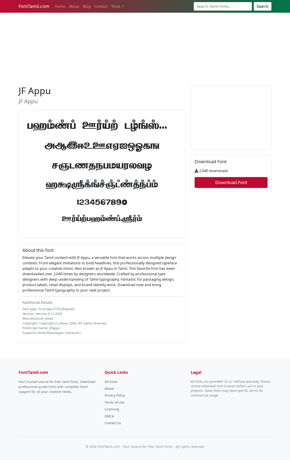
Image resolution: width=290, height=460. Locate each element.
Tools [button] (116, 6)
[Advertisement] (145, 48)
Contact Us (113, 423)
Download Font (231, 182)
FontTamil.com (34, 6)
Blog (87, 6)
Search (262, 6)
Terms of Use (114, 402)
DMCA (109, 416)
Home (60, 6)
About (74, 6)
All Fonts (111, 382)
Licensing (112, 409)
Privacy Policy (115, 395)
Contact (101, 6)
